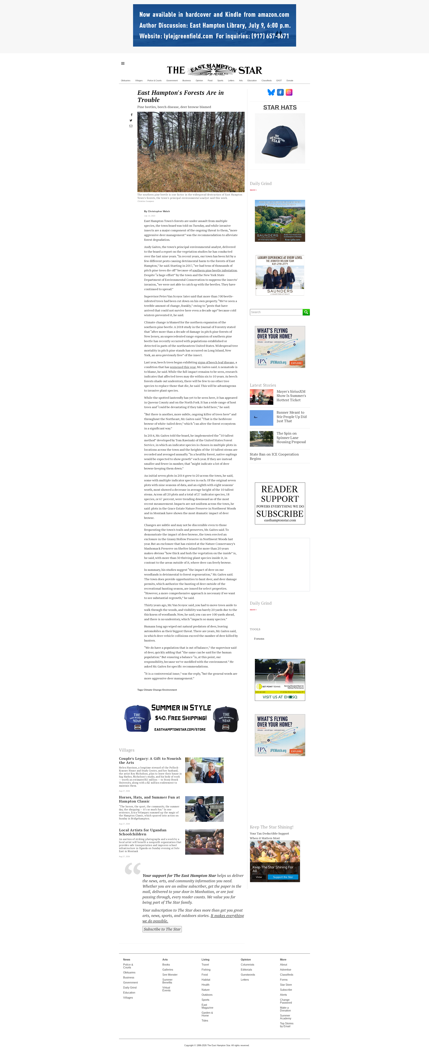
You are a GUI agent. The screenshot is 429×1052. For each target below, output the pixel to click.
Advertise (285, 969)
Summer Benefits (167, 981)
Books (166, 964)
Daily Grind (130, 987)
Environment (169, 689)
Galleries (167, 969)
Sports (220, 80)
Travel (205, 964)
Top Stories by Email (286, 1025)
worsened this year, (183, 367)
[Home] (214, 69)
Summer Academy (285, 1017)
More (283, 959)
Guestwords (248, 974)
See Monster (169, 974)
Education (252, 80)
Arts (241, 80)
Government (172, 80)
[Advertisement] (280, 793)
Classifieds (267, 80)
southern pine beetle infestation (214, 270)
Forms (284, 979)
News (126, 959)
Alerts (283, 994)
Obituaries (125, 80)
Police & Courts (154, 80)
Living (205, 959)
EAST (279, 80)
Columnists (247, 964)
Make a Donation (285, 1009)
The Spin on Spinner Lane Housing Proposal (291, 437)
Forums (259, 638)
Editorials (246, 969)
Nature (206, 989)
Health (205, 984)
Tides (205, 1020)
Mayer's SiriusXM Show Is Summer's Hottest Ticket (291, 395)
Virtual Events (166, 989)
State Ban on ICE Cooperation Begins (274, 456)
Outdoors (207, 994)
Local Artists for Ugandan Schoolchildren (142, 832)
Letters (231, 80)
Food (210, 80)
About (283, 964)
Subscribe (286, 989)
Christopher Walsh (159, 211)
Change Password (286, 1001)
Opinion (199, 80)
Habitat (206, 979)
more (252, 189)
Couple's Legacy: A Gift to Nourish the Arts (150, 760)
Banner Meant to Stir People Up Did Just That (292, 416)
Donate (290, 80)
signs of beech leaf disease (216, 362)
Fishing (206, 969)
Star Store (286, 984)
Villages (139, 80)
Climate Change (153, 689)
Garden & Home (207, 1014)
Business (186, 80)
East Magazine (207, 1006)
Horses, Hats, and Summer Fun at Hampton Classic (149, 799)
